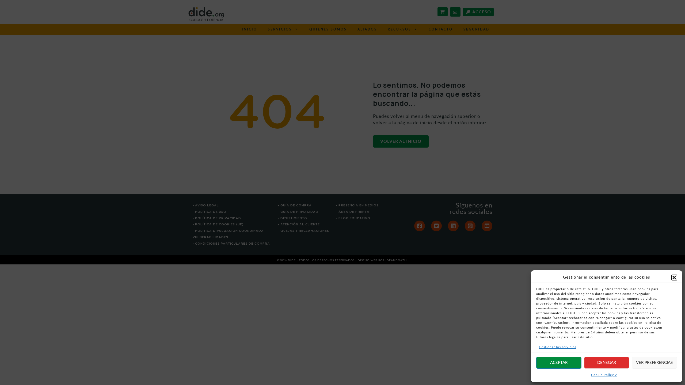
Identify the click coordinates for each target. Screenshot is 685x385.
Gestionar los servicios (557, 347)
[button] (674, 277)
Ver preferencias (654, 363)
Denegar (606, 363)
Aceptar (559, 363)
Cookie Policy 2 (604, 374)
